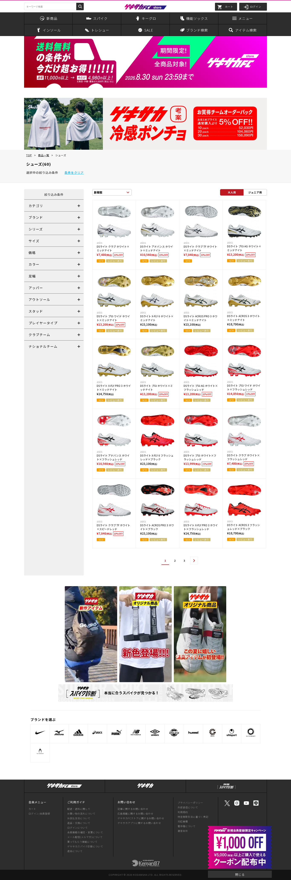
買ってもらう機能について (82, 841)
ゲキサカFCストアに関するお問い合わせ (141, 818)
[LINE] (256, 805)
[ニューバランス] (135, 733)
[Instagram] (236, 805)
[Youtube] (246, 805)
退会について (75, 851)
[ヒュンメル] (193, 733)
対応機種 (183, 821)
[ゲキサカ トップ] (145, 787)
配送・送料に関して (78, 808)
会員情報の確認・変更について (85, 832)
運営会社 (183, 830)
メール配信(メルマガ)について (85, 837)
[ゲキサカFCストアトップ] (64, 787)
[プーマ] (116, 733)
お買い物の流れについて (81, 813)
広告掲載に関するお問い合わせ (135, 813)
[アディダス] (78, 733)
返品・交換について (78, 823)
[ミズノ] (59, 733)
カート (32, 808)
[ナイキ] (40, 733)
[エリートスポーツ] (250, 733)
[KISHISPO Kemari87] (145, 864)
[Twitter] (227, 805)
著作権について (187, 826)
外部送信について (188, 807)
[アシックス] (97, 733)
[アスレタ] (174, 733)
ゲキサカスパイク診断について (85, 846)
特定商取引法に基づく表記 (193, 816)
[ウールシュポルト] (231, 733)
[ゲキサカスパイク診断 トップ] (226, 789)
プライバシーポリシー (190, 802)
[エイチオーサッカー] (40, 752)
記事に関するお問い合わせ (133, 808)
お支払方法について (78, 818)
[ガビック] (212, 733)
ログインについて (77, 827)
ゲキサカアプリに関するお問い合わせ (139, 823)
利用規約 (183, 812)
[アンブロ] (155, 733)
